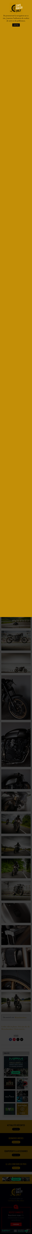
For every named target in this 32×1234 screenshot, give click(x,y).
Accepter (16, 25)
